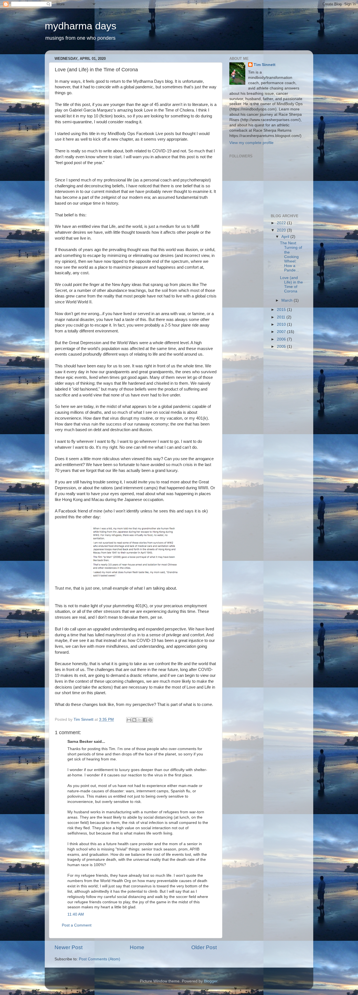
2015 (282, 310)
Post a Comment (76, 925)
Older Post (204, 947)
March (287, 300)
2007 (282, 332)
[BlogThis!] (134, 720)
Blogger (210, 981)
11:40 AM (75, 914)
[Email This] (129, 720)
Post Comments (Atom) (99, 959)
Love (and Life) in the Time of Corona (291, 285)
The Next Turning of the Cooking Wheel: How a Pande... (291, 256)
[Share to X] (139, 720)
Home (137, 947)
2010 (282, 324)
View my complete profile (251, 143)
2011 (281, 317)
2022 (282, 223)
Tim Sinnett (264, 65)
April (285, 237)
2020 (282, 230)
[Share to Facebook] (145, 720)
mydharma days (80, 26)
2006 (282, 339)
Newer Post (69, 947)
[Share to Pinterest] (150, 720)
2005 (282, 346)
